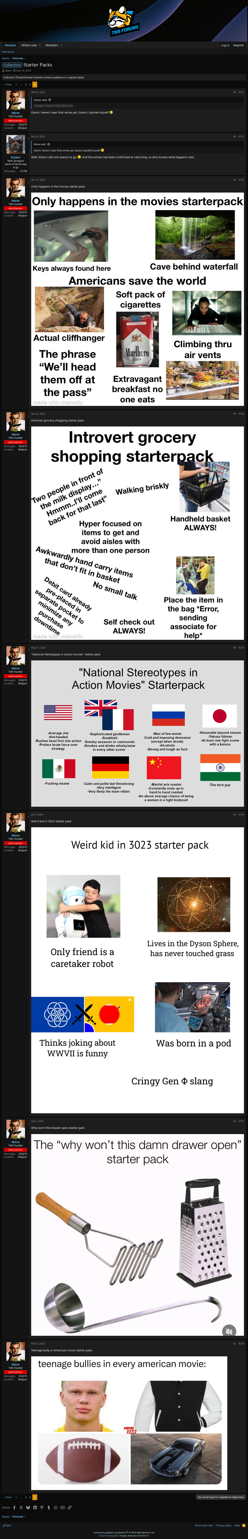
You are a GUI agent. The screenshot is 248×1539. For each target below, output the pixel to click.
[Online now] (15, 109)
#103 (241, 179)
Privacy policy (223, 1525)
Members (52, 45)
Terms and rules (204, 1525)
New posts (8, 51)
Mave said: (40, 144)
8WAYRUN (144, 1535)
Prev (9, 84)
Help (237, 1525)
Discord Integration (109, 1535)
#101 (241, 92)
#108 (241, 1343)
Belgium (22, 128)
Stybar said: (40, 100)
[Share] (234, 92)
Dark (8, 1525)
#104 (241, 413)
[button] (40, 45)
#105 (241, 647)
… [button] (21, 84)
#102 (241, 136)
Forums (10, 45)
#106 (241, 814)
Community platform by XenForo (124, 1532)
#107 (241, 1121)
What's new (29, 45)
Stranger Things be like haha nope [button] (53, 105)
